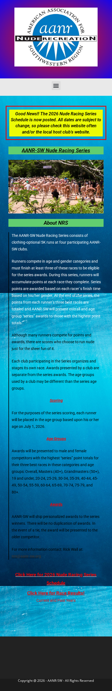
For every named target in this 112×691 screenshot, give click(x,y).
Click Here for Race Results (55, 593)
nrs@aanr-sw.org (26, 556)
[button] (56, 85)
